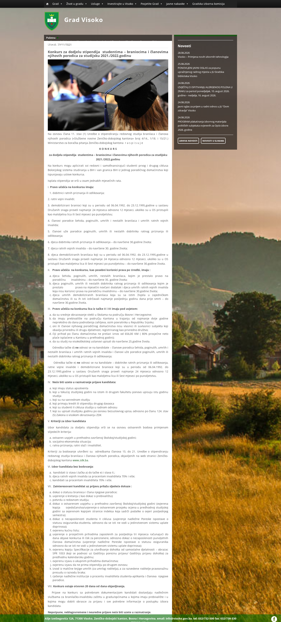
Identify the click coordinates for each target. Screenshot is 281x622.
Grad (55, 4)
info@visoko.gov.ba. (179, 618)
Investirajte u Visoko (120, 4)
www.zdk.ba (80, 460)
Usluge (95, 4)
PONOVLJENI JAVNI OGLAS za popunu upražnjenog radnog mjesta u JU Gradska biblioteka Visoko (201, 72)
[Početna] (47, 4)
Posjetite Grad (150, 4)
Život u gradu (74, 4)
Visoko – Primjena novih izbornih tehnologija (203, 56)
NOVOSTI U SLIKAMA (213, 140)
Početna (50, 37)
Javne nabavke (175, 4)
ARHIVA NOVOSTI (188, 140)
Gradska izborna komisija (208, 4)
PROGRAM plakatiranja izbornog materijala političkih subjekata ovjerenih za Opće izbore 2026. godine (203, 125)
